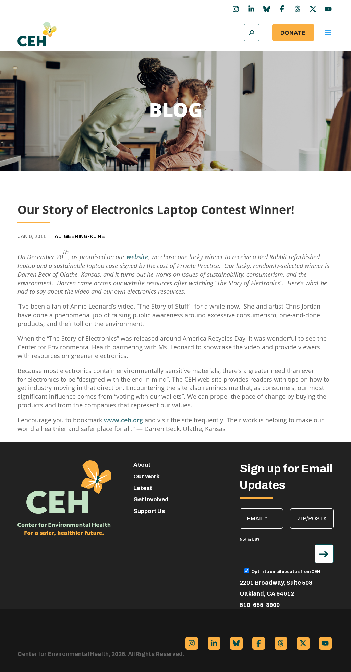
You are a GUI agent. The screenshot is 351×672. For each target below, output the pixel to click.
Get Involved (151, 499)
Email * (251, 512)
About (141, 464)
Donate (293, 32)
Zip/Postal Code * (312, 512)
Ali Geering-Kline (80, 236)
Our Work (146, 476)
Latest (142, 488)
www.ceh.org (123, 420)
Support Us (149, 511)
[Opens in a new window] (236, 9)
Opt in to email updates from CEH (285, 571)
